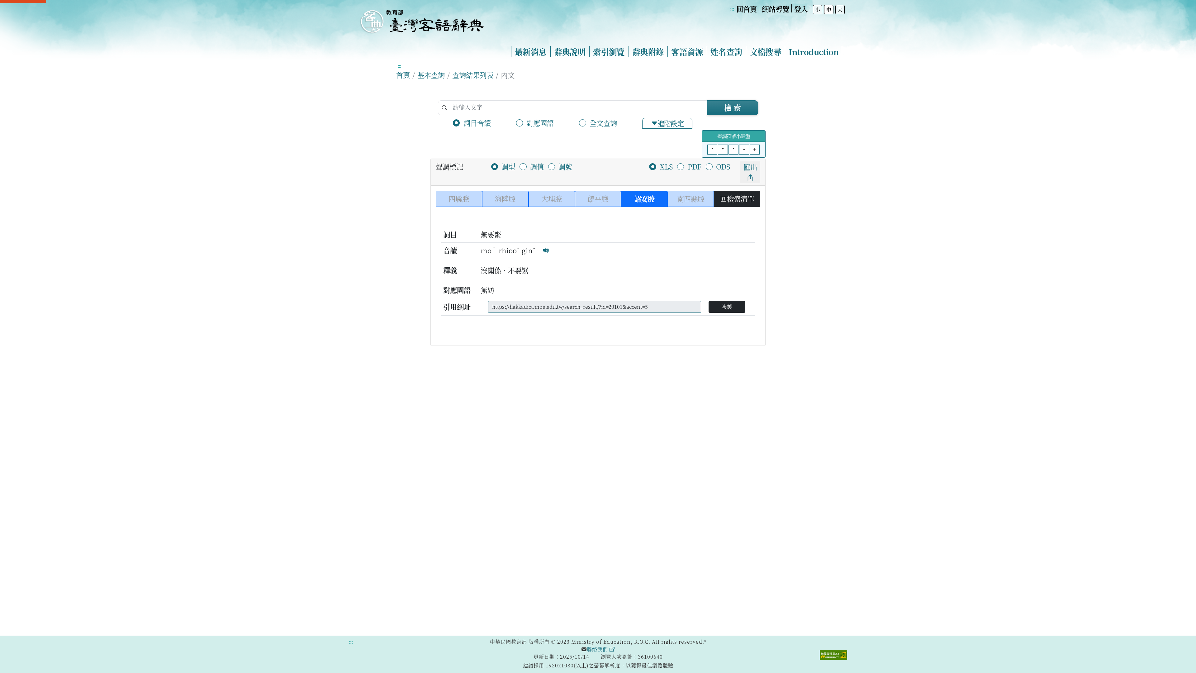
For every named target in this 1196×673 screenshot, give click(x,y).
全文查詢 (603, 123)
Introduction (813, 51)
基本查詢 (431, 75)
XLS (666, 166)
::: (732, 8)
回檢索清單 (737, 198)
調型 (508, 166)
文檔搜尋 (765, 51)
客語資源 (687, 51)
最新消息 (531, 51)
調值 (537, 166)
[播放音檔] (546, 250)
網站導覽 (775, 8)
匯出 (750, 167)
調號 (565, 166)
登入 (801, 8)
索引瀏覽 (609, 51)
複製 (727, 306)
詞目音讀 (477, 123)
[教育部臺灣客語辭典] (421, 19)
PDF (694, 166)
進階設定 (670, 123)
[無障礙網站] (833, 654)
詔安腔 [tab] (644, 198)
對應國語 (540, 123)
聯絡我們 (598, 649)
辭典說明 (570, 51)
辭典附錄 (648, 51)
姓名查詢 (726, 51)
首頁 (403, 75)
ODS (723, 166)
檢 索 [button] (732, 107)
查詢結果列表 (472, 75)
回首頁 (746, 8)
